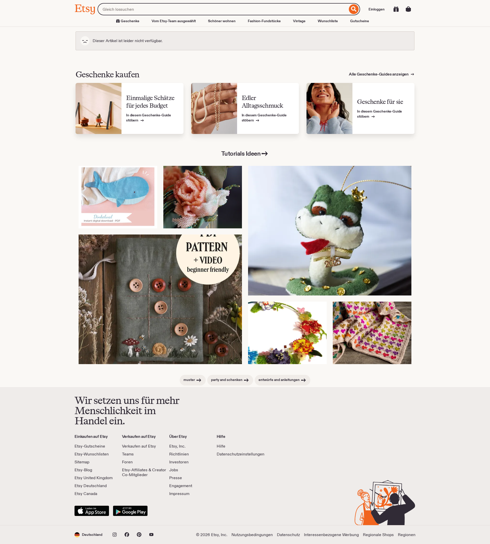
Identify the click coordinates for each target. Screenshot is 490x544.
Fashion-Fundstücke (264, 21)
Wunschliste (328, 21)
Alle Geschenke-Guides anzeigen (379, 74)
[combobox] (222, 9)
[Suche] (354, 9)
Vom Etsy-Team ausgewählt (174, 21)
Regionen (406, 534)
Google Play (130, 511)
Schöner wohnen (222, 21)
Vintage (299, 21)
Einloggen (377, 9)
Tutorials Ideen (241, 153)
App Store (92, 511)
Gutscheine (359, 21)
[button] (88, 534)
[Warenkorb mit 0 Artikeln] (408, 9)
